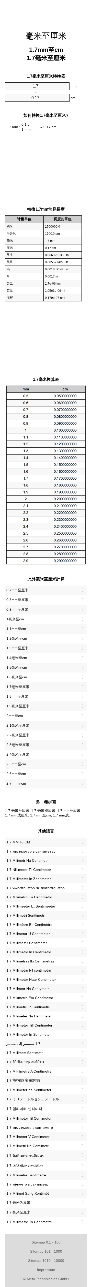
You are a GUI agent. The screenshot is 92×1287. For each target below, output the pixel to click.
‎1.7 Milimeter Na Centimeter (29, 1016)
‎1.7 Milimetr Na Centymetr (27, 989)
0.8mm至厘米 (17, 600)
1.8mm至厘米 (17, 696)
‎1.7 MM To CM (18, 842)
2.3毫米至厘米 (17, 745)
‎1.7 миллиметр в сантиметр (29, 1127)
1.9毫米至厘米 (17, 706)
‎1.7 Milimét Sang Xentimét (27, 1193)
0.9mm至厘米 (17, 609)
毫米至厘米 (46, 35)
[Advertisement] (46, 12)
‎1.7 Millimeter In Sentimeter (28, 1034)
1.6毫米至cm (16, 677)
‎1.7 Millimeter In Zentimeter (28, 879)
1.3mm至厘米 (17, 648)
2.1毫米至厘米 (17, 725)
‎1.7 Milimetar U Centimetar (28, 934)
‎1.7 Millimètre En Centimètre (29, 925)
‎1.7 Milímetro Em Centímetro (29, 998)
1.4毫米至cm (16, 658)
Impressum (46, 1270)
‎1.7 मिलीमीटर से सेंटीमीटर (23, 1080)
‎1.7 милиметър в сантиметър (30, 851)
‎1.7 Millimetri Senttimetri (25, 915)
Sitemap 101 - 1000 (46, 1251)
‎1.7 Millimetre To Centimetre (29, 1222)
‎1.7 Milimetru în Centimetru (28, 1007)
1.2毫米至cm (16, 638)
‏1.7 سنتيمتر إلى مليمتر (23, 1044)
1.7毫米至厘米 (17, 687)
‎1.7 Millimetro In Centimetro (28, 952)
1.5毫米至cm (16, 667)
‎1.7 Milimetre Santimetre (26, 1175)
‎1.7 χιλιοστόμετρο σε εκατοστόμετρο (35, 888)
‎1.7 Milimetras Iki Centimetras (30, 961)
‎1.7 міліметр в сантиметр (27, 1184)
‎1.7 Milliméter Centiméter (26, 943)
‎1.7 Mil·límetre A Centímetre (29, 1071)
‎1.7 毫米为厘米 (18, 1203)
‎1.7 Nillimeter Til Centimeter (28, 870)
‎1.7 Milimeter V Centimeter (28, 1137)
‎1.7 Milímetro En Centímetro (29, 897)
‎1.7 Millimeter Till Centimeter (29, 1025)
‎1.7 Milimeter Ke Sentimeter (28, 1090)
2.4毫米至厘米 (17, 754)
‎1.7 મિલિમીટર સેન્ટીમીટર (24, 1166)
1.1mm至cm (16, 629)
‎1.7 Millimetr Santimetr (24, 1053)
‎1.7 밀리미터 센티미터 (24, 1109)
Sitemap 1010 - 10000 (46, 1261)
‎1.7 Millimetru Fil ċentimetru (28, 970)
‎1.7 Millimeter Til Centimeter (29, 1118)
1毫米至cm (15, 619)
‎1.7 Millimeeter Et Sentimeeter (30, 906)
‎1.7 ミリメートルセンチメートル (32, 1099)
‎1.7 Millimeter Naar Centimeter (31, 979)
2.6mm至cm (16, 774)
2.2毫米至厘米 (17, 735)
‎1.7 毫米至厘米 (18, 1212)
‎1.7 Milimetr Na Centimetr (27, 860)
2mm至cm (14, 716)
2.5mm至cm (16, 764)
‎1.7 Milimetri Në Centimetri (27, 1146)
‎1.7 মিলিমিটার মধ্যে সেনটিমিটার (25, 1062)
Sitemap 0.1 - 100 (46, 1242)
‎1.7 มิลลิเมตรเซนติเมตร (25, 1156)
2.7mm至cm (16, 783)
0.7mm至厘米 (17, 590)
